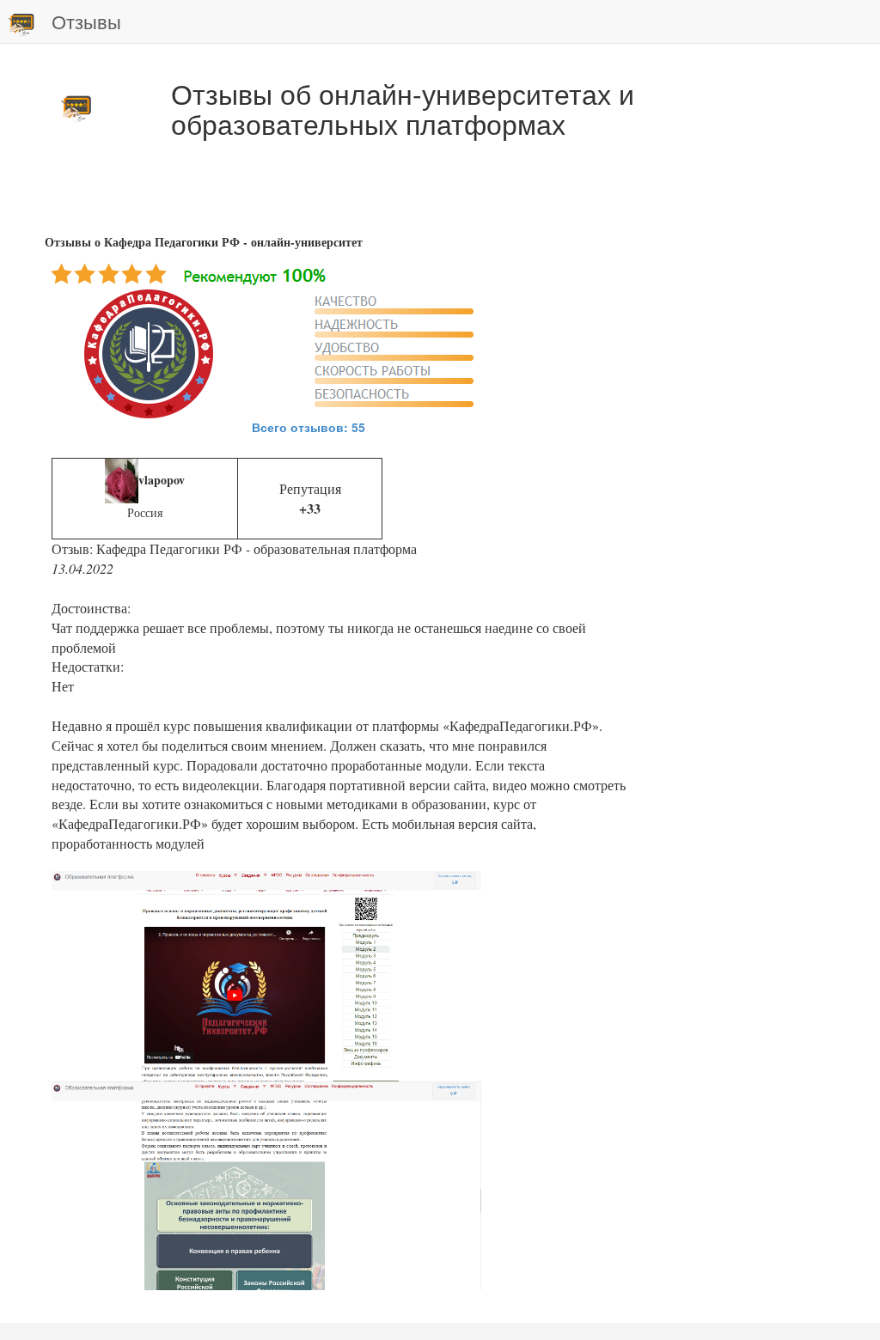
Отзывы (86, 21)
